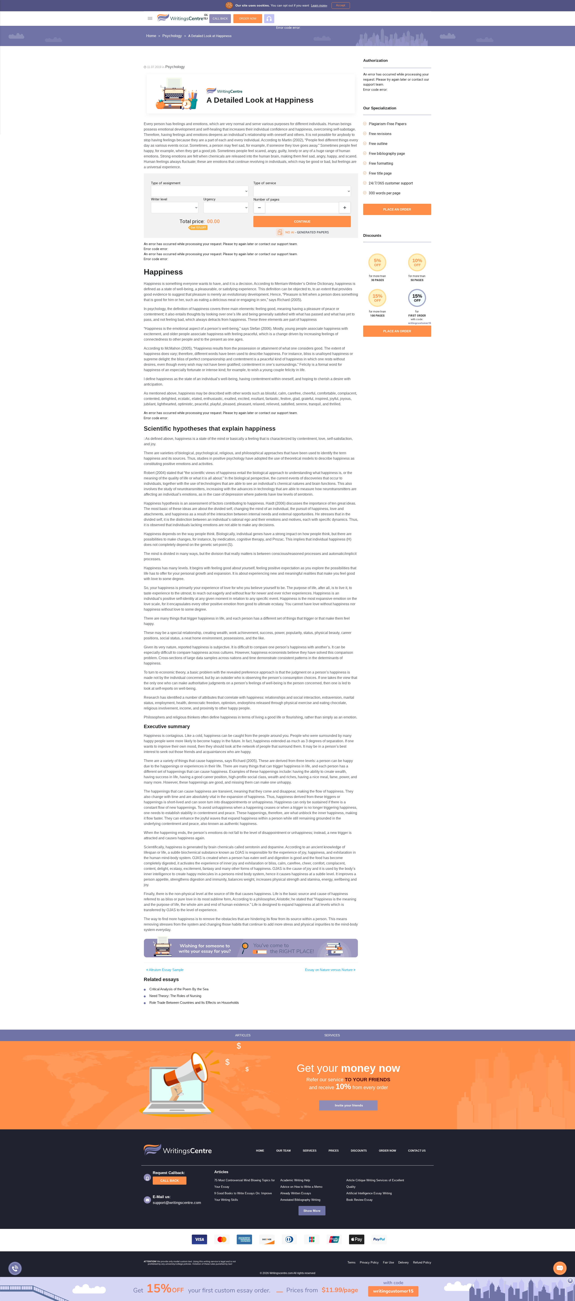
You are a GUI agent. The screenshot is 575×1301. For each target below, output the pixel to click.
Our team (207, 16)
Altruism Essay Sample (166, 970)
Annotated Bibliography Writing (300, 1199)
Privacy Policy (369, 1262)
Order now (247, 18)
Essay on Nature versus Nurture (329, 970)
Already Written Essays (295, 1193)
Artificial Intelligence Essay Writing (369, 1193)
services (332, 1035)
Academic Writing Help (295, 1180)
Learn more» (319, 5)
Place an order (397, 209)
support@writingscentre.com (177, 1203)
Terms (351, 1262)
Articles (242, 1035)
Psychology (175, 67)
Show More (312, 1210)
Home (260, 1150)
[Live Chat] (560, 1268)
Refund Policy (422, 1262)
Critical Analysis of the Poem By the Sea (178, 989)
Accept (340, 5)
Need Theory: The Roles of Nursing (175, 996)
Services (309, 1150)
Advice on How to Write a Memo (301, 1186)
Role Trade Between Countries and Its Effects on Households (194, 1002)
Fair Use (388, 1262)
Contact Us (417, 1150)
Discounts (359, 1150)
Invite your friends (349, 1105)
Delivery (403, 1262)
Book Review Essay (359, 1199)
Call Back (220, 18)
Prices (334, 1150)
